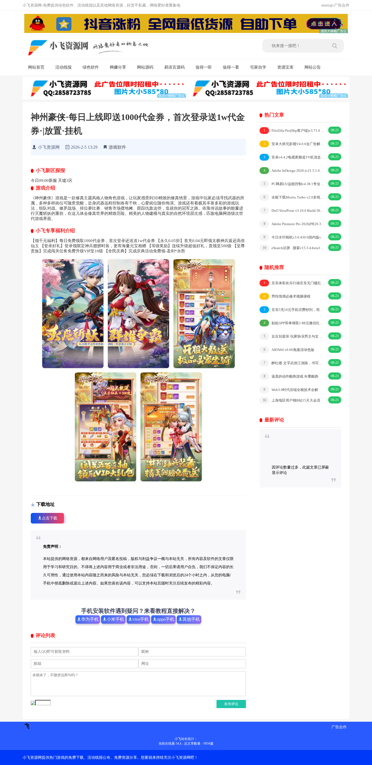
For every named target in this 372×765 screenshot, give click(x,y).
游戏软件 (117, 147)
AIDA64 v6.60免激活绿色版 (289, 350)
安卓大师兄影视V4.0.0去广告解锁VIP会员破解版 (294, 144)
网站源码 (145, 67)
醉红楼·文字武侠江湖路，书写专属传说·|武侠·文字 (294, 363)
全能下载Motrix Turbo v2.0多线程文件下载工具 (294, 197)
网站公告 (312, 67)
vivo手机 (140, 619)
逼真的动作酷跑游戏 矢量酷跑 (291, 376)
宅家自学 (258, 67)
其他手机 (191, 619)
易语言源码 (174, 67)
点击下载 (49, 518)
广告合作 (341, 5)
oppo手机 (165, 619)
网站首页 (36, 67)
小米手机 (115, 619)
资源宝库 (285, 67)
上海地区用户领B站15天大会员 (292, 400)
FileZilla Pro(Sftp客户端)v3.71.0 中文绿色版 (294, 130)
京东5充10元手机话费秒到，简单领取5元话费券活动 (294, 310)
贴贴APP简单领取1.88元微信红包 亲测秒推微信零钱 (294, 323)
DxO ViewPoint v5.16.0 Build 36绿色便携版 (294, 211)
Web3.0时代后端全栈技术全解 (291, 390)
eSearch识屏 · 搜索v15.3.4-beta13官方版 (294, 248)
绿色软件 (91, 67)
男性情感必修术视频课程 (287, 296)
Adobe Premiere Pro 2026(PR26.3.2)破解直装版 (294, 224)
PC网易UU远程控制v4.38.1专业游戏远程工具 (294, 184)
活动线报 (63, 67)
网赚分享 (118, 67)
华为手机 (90, 619)
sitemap (327, 5)
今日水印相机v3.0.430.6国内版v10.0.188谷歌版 (294, 237)
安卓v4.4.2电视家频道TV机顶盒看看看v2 (294, 157)
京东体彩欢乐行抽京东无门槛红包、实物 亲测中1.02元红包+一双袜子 (294, 283)
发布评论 (231, 704)
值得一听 (204, 67)
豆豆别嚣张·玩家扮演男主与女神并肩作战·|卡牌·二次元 (294, 336)
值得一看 (231, 67)
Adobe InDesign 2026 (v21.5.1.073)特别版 (294, 171)
